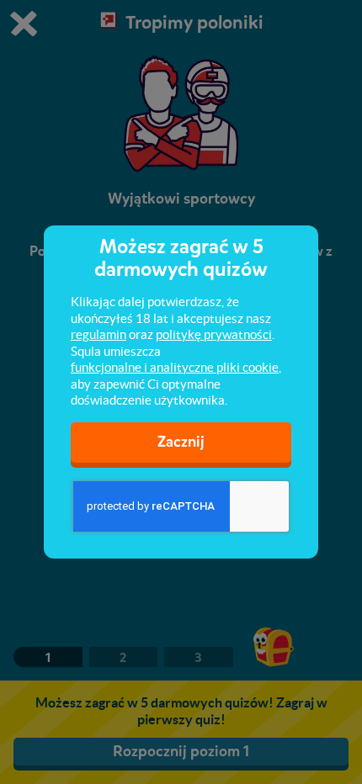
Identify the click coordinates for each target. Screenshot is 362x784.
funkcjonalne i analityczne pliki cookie (175, 367)
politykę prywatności (214, 334)
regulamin (98, 334)
